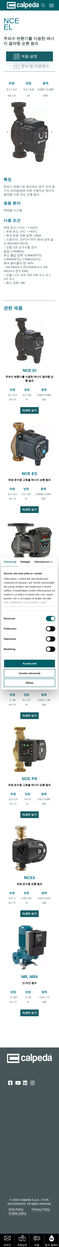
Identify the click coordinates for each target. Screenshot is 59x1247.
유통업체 (22, 1245)
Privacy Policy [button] (41, 1209)
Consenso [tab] (10, 561)
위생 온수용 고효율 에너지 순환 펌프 (29, 479)
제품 (36, 1245)
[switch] (50, 628)
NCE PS (29, 778)
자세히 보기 (29, 410)
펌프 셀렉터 (51, 1245)
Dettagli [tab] (25, 561)
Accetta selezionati (29, 673)
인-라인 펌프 (29, 983)
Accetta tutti (30, 663)
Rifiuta (29, 682)
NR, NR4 (29, 976)
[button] (51, 5)
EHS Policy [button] (16, 1209)
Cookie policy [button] (17, 1213)
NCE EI (29, 370)
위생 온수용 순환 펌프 (29, 884)
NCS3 (29, 877)
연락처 (7, 1245)
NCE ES (29, 473)
